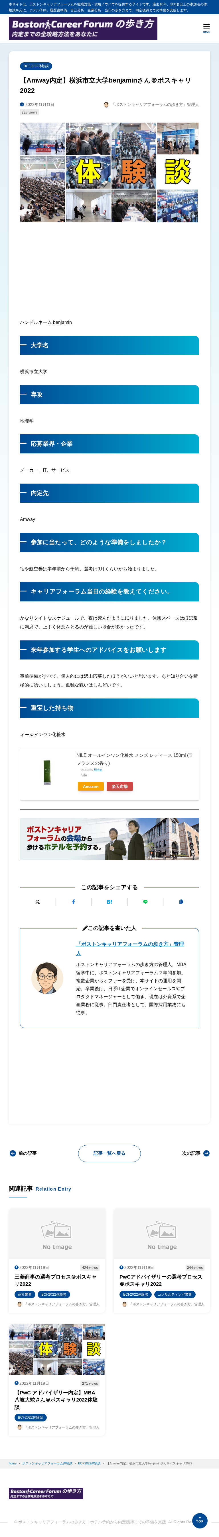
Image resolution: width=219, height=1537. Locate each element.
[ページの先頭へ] (200, 1520)
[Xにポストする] (38, 902)
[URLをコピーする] (181, 902)
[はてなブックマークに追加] (109, 902)
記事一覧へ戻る (109, 1153)
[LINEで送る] (145, 902)
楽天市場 (120, 786)
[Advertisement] (109, 269)
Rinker (98, 769)
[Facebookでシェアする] (74, 902)
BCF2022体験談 (36, 66)
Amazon (91, 786)
